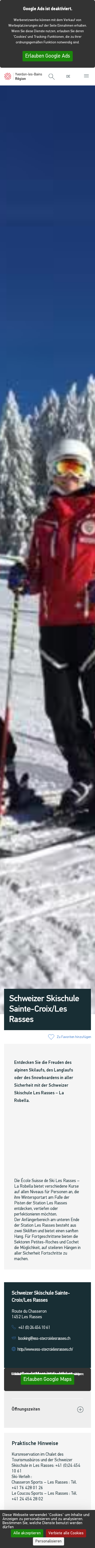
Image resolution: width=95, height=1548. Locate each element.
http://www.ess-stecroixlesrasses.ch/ (45, 1349)
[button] (52, 77)
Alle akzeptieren (27, 1533)
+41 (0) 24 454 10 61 (34, 1328)
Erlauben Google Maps (47, 1379)
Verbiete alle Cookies (66, 1533)
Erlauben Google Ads (47, 56)
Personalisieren (48, 1541)
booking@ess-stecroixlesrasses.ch (44, 1338)
